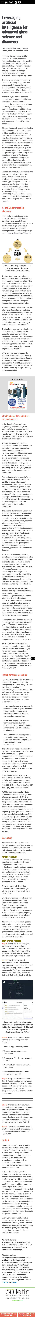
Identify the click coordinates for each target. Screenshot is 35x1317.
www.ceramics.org (17, 1300)
